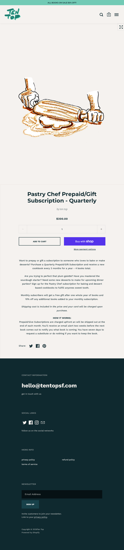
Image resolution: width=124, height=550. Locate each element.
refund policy (68, 460)
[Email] (43, 423)
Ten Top (40, 529)
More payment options (85, 249)
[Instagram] (37, 423)
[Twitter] (25, 423)
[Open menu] (116, 14)
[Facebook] (31, 423)
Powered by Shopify (30, 532)
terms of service (30, 464)
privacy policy (28, 460)
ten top (63, 209)
